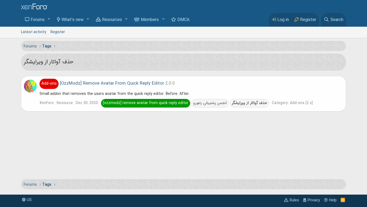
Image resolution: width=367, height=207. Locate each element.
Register (58, 32)
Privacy (314, 200)
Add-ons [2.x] (301, 103)
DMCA (183, 20)
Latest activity (33, 32)
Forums (38, 20)
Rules (294, 200)
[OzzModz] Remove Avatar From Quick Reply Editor (102, 83)
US (29, 200)
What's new (73, 20)
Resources (112, 20)
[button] (49, 19)
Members (150, 20)
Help (333, 200)
